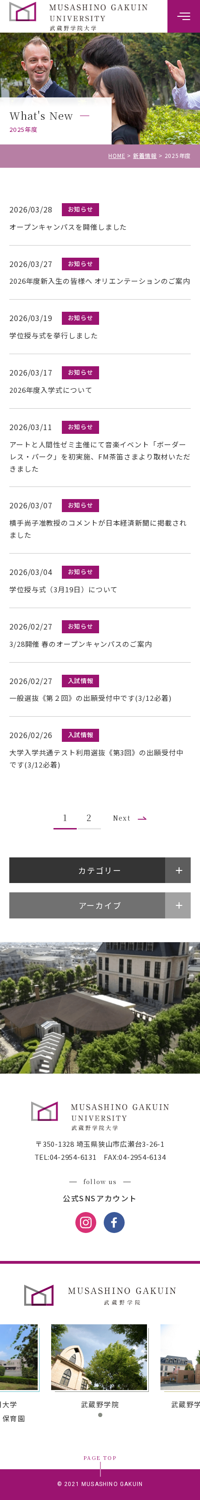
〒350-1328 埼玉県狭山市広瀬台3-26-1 (100, 1144)
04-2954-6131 (73, 1157)
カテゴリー (100, 870)
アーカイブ (100, 905)
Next (122, 817)
